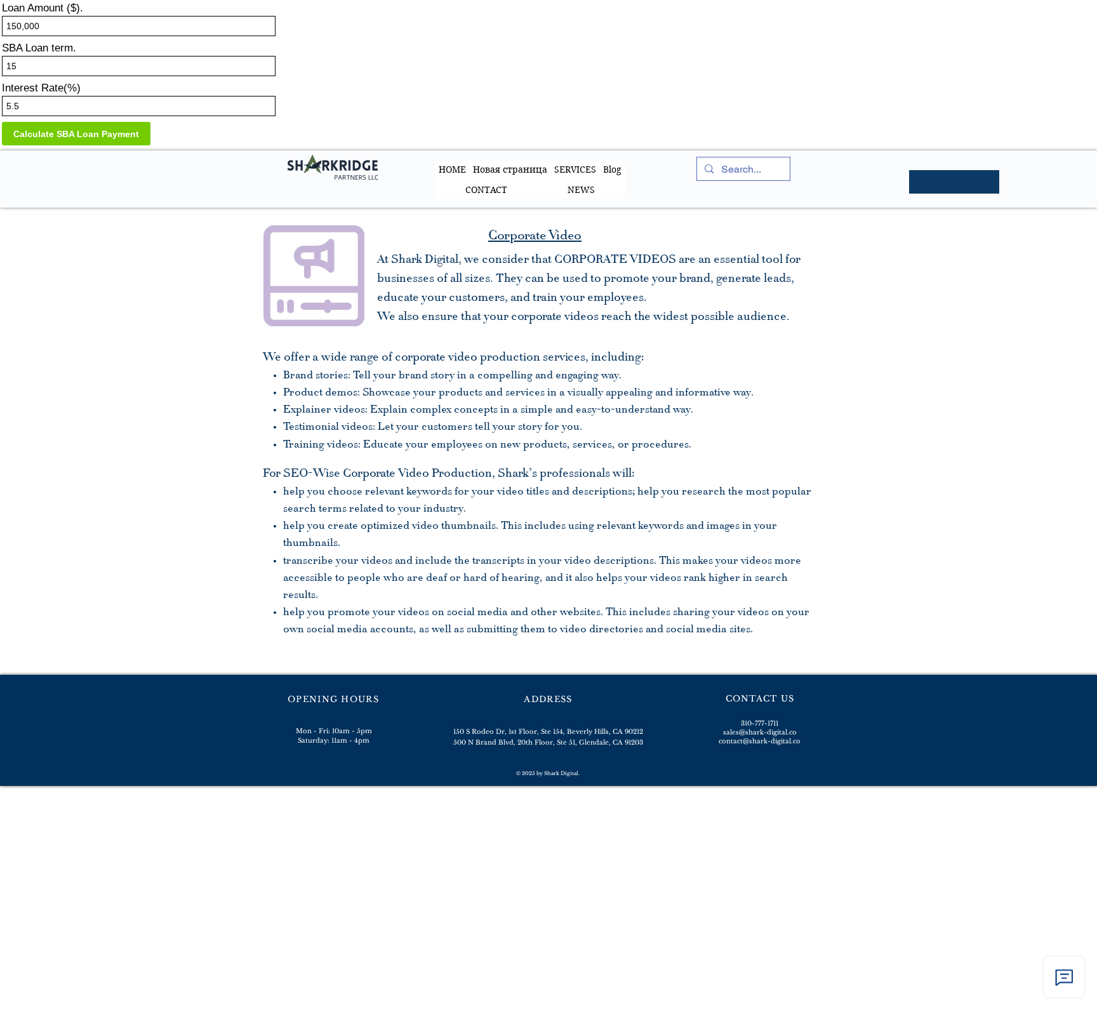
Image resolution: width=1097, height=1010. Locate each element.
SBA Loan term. (39, 48)
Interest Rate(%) (41, 88)
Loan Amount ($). (42, 8)
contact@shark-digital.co (760, 741)
